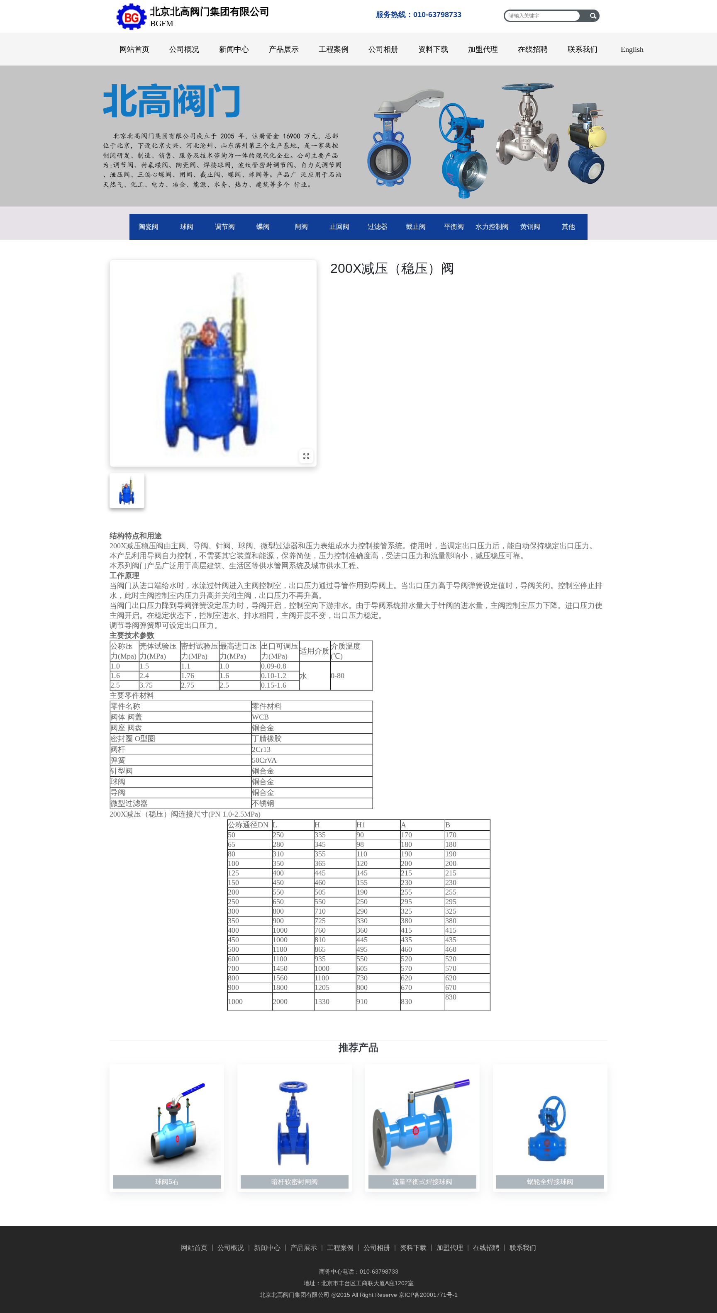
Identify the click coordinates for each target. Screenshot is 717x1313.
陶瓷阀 (149, 226)
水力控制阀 (492, 226)
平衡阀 (454, 226)
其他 (568, 226)
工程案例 (334, 49)
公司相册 (383, 49)
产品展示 (284, 49)
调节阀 (225, 226)
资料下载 (433, 49)
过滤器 (378, 226)
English (632, 49)
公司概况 (184, 49)
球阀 (186, 226)
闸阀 (301, 226)
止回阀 (339, 226)
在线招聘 (533, 49)
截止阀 (416, 226)
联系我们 (583, 49)
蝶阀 (263, 226)
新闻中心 (234, 49)
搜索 (593, 16)
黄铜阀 (530, 226)
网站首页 (134, 49)
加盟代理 (483, 49)
